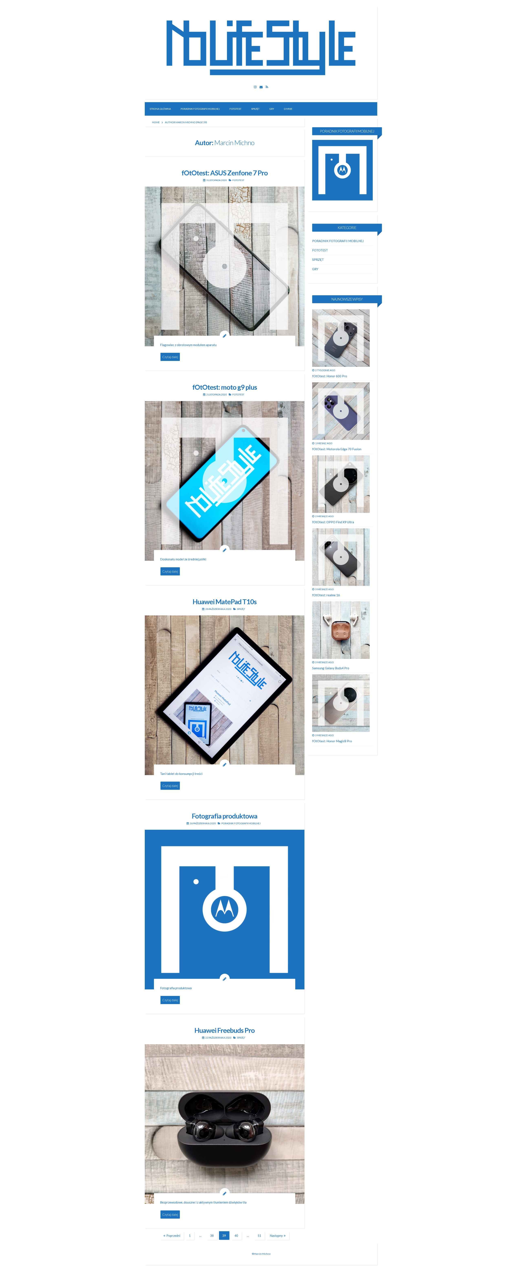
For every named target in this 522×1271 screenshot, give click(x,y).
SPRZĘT (255, 108)
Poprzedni (173, 1235)
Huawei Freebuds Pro (225, 1030)
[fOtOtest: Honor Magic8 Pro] (341, 703)
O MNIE (288, 108)
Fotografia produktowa (224, 816)
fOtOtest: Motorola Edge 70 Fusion (336, 449)
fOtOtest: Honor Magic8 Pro (332, 741)
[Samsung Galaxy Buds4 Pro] (341, 630)
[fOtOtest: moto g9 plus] (224, 481)
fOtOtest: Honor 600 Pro (329, 376)
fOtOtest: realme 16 (326, 595)
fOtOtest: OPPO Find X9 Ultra (333, 522)
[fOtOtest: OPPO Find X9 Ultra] (341, 484)
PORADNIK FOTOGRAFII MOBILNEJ (200, 108)
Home (156, 122)
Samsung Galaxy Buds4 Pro (330, 668)
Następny (276, 1235)
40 (238, 1236)
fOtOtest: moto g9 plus (224, 387)
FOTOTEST (235, 108)
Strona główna (160, 108)
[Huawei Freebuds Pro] (224, 1124)
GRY (271, 108)
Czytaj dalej (170, 357)
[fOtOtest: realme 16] (341, 557)
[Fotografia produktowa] (224, 909)
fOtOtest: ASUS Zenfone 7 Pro (224, 173)
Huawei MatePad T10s (225, 601)
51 (261, 1236)
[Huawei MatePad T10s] (224, 695)
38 (213, 1236)
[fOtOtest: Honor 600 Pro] (341, 338)
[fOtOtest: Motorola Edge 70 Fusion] (341, 411)
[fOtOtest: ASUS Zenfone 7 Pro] (224, 266)
